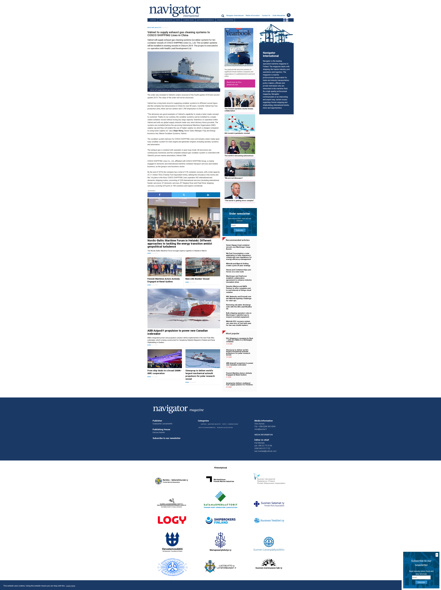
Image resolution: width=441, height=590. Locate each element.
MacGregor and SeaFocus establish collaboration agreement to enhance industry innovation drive (239, 279)
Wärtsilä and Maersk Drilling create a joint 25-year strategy (238, 265)
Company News (188, 20)
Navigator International (234, 16)
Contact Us (266, 16)
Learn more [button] (70, 586)
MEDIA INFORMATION (263, 435)
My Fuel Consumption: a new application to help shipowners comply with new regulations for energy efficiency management (239, 256)
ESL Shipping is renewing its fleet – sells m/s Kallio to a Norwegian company (239, 340)
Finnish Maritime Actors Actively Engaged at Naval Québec (239, 374)
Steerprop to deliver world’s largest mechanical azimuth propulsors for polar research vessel (238, 352)
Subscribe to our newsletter (167, 438)
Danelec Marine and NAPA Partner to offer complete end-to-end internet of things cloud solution (238, 289)
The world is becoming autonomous (239, 156)
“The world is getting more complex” (239, 201)
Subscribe (239, 230)
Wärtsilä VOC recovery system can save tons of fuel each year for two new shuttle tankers (238, 323)
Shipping (153, 20)
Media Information (253, 16)
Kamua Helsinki (159, 432)
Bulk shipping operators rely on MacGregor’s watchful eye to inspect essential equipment (238, 315)
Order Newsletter (279, 16)
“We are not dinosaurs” (234, 178)
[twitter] (184, 194)
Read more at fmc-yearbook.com (234, 83)
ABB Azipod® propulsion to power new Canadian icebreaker (239, 364)
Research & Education (225, 20)
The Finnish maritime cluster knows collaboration (239, 110)
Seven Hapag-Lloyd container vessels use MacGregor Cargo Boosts (238, 247)
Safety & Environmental (205, 20)
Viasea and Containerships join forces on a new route (238, 271)
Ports (178, 20)
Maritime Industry (165, 20)
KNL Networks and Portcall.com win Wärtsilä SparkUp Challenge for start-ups (238, 299)
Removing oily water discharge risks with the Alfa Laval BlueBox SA (239, 307)
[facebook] (159, 194)
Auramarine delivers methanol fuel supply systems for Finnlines (239, 384)
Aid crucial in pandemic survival (237, 133)
